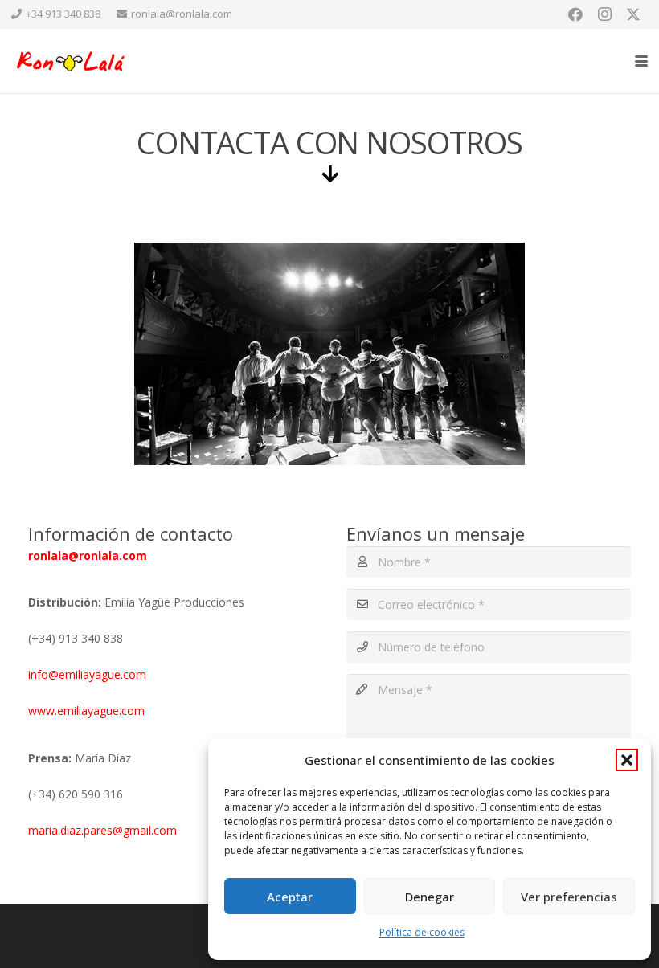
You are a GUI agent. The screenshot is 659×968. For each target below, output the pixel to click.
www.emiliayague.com (88, 710)
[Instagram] (604, 14)
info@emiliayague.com (87, 674)
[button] (627, 760)
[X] (633, 14)
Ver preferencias (569, 896)
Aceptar (290, 896)
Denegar (429, 896)
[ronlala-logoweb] (71, 61)
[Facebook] (575, 14)
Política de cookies (422, 932)
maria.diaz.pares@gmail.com (102, 830)
